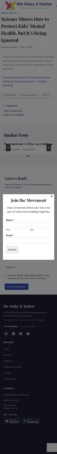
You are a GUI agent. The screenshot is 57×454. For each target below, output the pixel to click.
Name (10, 220)
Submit (12, 249)
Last (32, 230)
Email (10, 235)
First (8, 230)
